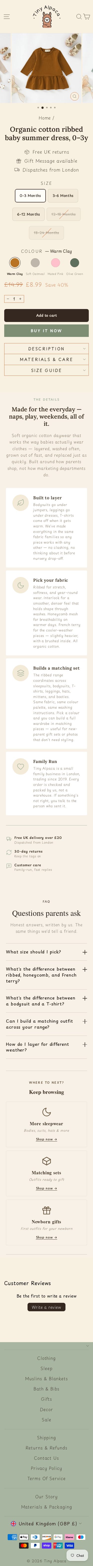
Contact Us (46, 1458)
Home (45, 118)
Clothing (46, 1358)
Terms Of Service (46, 1478)
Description (46, 349)
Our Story (46, 1496)
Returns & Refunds (46, 1447)
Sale (46, 1419)
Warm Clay (14, 262)
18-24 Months (46, 232)
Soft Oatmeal (35, 262)
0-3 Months (30, 195)
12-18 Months (63, 214)
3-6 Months (63, 195)
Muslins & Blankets (46, 1378)
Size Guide (46, 370)
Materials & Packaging (46, 1506)
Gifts (46, 1399)
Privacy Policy (46, 1468)
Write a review (46, 1307)
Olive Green (74, 262)
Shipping (46, 1437)
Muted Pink (55, 262)
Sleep (46, 1368)
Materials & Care (46, 359)
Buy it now (46, 330)
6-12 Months (28, 214)
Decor (46, 1409)
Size (47, 183)
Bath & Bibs (46, 1388)
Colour (46, 251)
